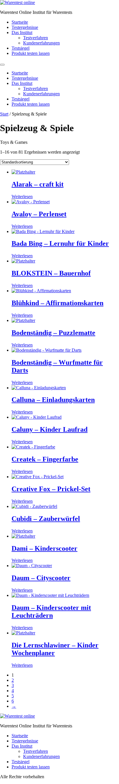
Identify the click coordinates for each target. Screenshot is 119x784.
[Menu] (2, 65)
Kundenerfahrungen (41, 42)
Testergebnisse (25, 27)
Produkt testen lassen (31, 53)
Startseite (20, 22)
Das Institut (22, 32)
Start (4, 113)
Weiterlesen (22, 196)
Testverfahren (35, 37)
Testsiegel (20, 48)
